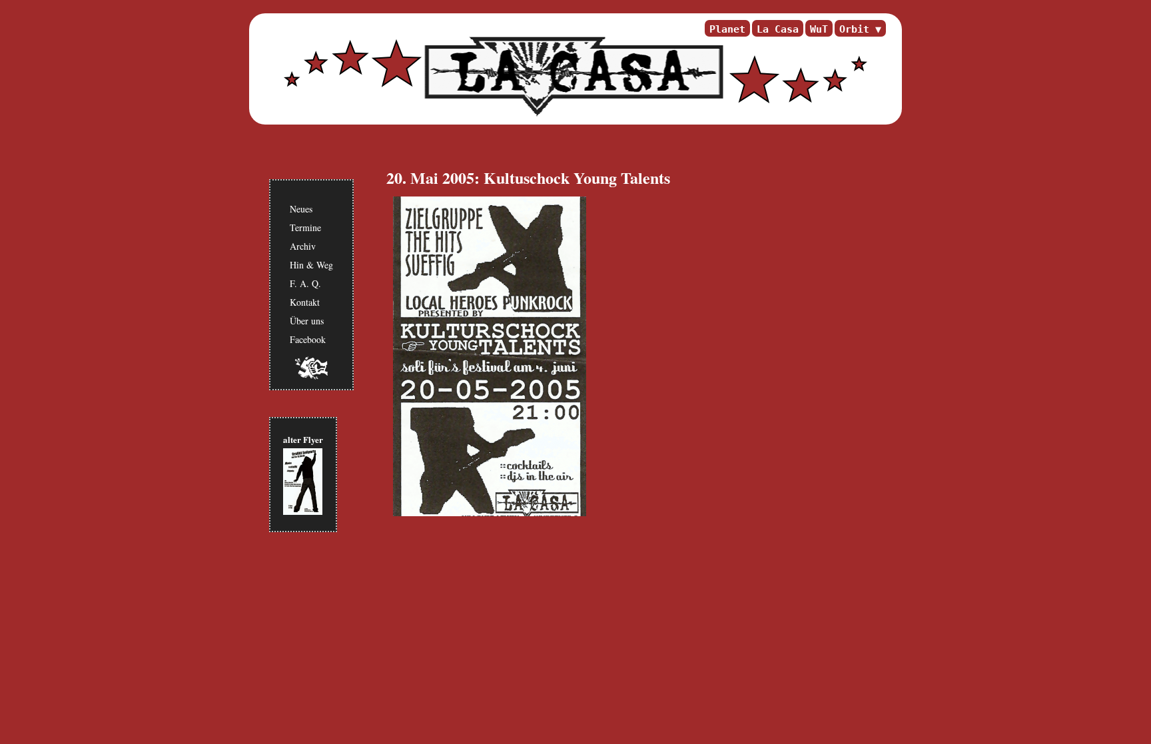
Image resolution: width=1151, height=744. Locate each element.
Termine (305, 227)
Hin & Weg (311, 264)
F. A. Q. (305, 283)
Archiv (303, 246)
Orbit (854, 29)
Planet (727, 29)
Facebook (308, 339)
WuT (819, 29)
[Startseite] (572, 77)
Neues (301, 208)
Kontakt (305, 302)
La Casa (778, 29)
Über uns (307, 320)
